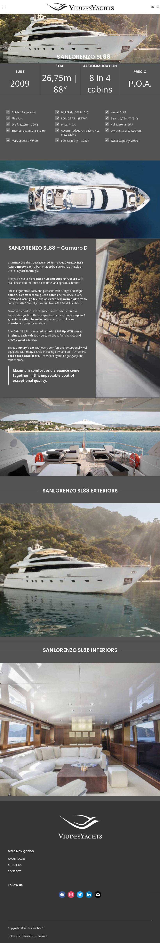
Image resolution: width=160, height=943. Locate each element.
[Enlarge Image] (80, 570)
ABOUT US (15, 865)
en (152, 7)
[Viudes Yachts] (80, 7)
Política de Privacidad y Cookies (28, 936)
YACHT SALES (16, 858)
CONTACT (14, 871)
